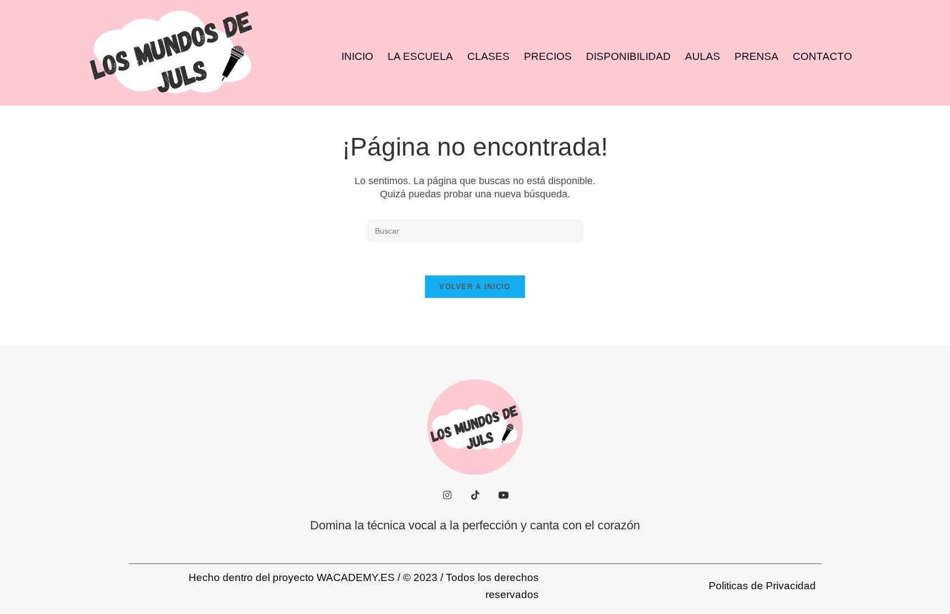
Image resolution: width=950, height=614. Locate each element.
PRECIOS (548, 56)
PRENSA (756, 56)
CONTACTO (822, 56)
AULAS (702, 56)
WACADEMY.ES (356, 577)
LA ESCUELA (420, 56)
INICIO (357, 56)
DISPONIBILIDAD (628, 56)
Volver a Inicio (475, 287)
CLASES (488, 56)
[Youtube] (503, 495)
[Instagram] (447, 495)
